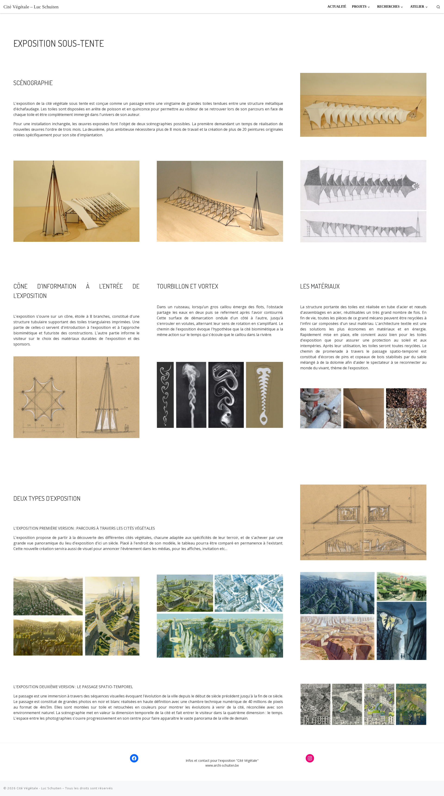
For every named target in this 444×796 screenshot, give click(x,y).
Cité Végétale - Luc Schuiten (39, 788)
